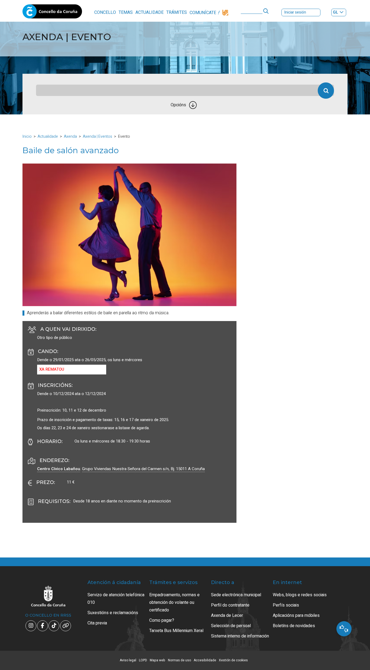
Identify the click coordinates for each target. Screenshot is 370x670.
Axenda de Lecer (227, 615)
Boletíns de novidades (294, 626)
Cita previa (97, 623)
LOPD (143, 660)
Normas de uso (179, 660)
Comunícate (203, 12)
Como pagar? (161, 620)
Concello (105, 12)
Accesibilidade (205, 660)
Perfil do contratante (230, 605)
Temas (126, 12)
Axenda (70, 136)
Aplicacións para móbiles (296, 615)
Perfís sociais (286, 605)
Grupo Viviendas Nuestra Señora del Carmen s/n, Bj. (143, 469)
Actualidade (149, 12)
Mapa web (157, 660)
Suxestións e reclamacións (112, 613)
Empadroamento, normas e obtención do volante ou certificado (174, 602)
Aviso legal (128, 660)
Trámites (176, 12)
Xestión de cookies (233, 660)
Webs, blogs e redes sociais (300, 595)
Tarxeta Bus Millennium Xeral (176, 630)
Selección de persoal (231, 626)
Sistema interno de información (240, 636)
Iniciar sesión (295, 12)
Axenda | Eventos (97, 136)
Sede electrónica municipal (236, 595)
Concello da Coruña (52, 13)
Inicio (27, 136)
